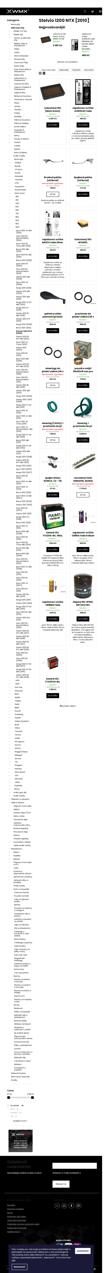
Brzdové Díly (19, 59)
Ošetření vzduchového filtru (22, 824)
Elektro (16, 852)
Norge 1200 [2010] (23, 465)
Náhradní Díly (17, 28)
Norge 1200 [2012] (23, 288)
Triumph (18, 731)
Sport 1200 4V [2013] (22, 488)
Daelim (18, 718)
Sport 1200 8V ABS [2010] (24, 255)
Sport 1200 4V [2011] (22, 527)
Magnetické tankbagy (19, 959)
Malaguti (18, 755)
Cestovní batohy (21, 892)
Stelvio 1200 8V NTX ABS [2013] (22, 365)
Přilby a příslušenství (23, 1045)
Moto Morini (20, 772)
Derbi (17, 704)
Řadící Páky (19, 66)
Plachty (17, 976)
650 (17, 210)
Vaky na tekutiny (21, 924)
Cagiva (18, 701)
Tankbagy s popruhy (23, 942)
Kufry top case (20, 955)
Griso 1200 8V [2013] (22, 354)
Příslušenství (16, 849)
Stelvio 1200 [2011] (23, 513)
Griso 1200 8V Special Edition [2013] (22, 271)
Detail (53, 194)
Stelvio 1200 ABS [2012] (23, 297)
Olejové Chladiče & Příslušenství (22, 88)
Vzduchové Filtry (21, 84)
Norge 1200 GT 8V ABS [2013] (23, 607)
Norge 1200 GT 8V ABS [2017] (23, 665)
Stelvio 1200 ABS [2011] (23, 452)
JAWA (17, 782)
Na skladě (17, 1105)
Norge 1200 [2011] (23, 600)
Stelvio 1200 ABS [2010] (23, 391)
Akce (14, 1109)
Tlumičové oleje (21, 819)
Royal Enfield (20, 189)
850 (17, 217)
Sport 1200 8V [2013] (22, 477)
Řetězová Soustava (22, 96)
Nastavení (19, 1266)
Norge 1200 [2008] (24, 456)
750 (17, 213)
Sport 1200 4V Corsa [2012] (22, 343)
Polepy (17, 113)
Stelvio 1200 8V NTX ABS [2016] (22, 648)
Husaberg (19, 714)
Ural (16, 775)
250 (17, 196)
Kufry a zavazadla (21, 889)
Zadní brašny (20, 946)
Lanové (17, 1048)
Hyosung (18, 690)
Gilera (17, 728)
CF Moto (18, 169)
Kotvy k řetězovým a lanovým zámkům (23, 1053)
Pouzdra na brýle (21, 896)
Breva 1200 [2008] (24, 260)
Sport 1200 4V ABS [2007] (24, 497)
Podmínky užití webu (16, 1216)
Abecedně (88, 70)
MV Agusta (19, 741)
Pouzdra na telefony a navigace (23, 909)
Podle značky (19, 795)
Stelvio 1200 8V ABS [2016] (22, 637)
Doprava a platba (15, 1209)
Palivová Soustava (22, 120)
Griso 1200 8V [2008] (22, 659)
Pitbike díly (18, 34)
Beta (17, 694)
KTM (17, 183)
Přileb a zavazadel (22, 1011)
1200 (17, 227)
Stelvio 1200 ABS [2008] (23, 278)
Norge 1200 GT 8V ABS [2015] (23, 435)
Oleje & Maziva (17, 802)
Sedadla (17, 116)
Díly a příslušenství (22, 928)
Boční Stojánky (20, 152)
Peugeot (18, 765)
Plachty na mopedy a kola (23, 1000)
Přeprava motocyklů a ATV (22, 863)
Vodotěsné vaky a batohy (22, 914)
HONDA (18, 162)
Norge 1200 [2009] (24, 396)
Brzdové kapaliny (21, 828)
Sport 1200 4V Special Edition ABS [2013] (24, 429)
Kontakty (11, 1205)
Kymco (18, 745)
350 (17, 200)
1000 (17, 684)
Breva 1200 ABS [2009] (22, 554)
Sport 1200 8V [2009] (22, 264)
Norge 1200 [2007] (24, 472)
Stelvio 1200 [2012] (24, 603)
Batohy (17, 904)
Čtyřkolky (18, 785)
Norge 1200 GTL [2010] (22, 518)
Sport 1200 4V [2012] (22, 411)
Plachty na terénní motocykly (22, 986)
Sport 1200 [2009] (24, 469)
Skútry (17, 789)
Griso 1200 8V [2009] (22, 654)
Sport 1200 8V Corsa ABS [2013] (23, 244)
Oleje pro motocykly (22, 806)
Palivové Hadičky (21, 123)
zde (13, 1260)
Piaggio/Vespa (21, 751)
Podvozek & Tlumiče (23, 99)
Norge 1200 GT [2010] (22, 308)
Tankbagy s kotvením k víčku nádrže (21, 933)
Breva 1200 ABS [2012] (22, 549)
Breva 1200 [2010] (23, 492)
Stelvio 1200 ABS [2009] (23, 292)
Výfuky (17, 106)
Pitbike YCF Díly (20, 31)
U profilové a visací (22, 1061)
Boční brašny (19, 939)
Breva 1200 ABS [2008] (22, 532)
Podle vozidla (19, 156)
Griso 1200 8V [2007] (22, 509)
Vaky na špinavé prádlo (21, 900)
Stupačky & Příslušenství (19, 131)
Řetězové (18, 1008)
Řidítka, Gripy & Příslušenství (20, 44)
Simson (18, 758)
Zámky (17, 1005)
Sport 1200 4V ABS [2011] (24, 417)
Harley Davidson (22, 721)
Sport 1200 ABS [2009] (22, 359)
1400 (17, 680)
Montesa (19, 779)
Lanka (16, 52)
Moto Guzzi (20, 193)
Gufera (17, 142)
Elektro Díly (19, 75)
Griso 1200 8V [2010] (22, 573)
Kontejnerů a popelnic (19, 1069)
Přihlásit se (61, 1184)
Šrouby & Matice (21, 139)
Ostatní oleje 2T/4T (22, 812)
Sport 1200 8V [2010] (22, 538)
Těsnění (17, 109)
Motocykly (15, 24)
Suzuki (17, 173)
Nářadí (17, 149)
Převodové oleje (21, 832)
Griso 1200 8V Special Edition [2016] (22, 625)
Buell (17, 724)
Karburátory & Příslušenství (20, 79)
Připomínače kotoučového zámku (23, 1037)
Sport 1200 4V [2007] (22, 584)
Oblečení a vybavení (20, 799)
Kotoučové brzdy (21, 1042)
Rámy (16, 135)
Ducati (18, 711)
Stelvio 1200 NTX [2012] (23, 320)
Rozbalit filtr (19, 1121)
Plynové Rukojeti (21, 56)
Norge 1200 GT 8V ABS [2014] (23, 303)
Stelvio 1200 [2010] (24, 504)
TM (16, 762)
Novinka (16, 1112)
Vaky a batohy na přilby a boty (22, 950)
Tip (13, 1116)
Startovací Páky (21, 62)
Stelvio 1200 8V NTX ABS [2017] (22, 632)
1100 (17, 223)
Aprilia (17, 697)
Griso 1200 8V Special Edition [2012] (22, 561)
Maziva (17, 835)
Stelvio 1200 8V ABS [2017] (22, 643)
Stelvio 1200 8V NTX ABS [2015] (22, 461)
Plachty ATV (19, 996)
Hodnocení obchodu (17, 1228)
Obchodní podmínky (16, 1220)
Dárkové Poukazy (18, 1073)
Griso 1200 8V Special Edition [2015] (22, 372)
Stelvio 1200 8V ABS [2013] (22, 386)
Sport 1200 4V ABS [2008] (24, 567)
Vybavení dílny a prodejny (21, 881)
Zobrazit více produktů (67, 62)
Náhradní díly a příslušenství (20, 1016)
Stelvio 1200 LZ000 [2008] (24, 400)
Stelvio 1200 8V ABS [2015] (22, 314)
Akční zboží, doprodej (20, 1076)
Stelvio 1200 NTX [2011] (23, 618)
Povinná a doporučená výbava (22, 872)
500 (17, 206)
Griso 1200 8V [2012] (22, 578)
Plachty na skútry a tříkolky (22, 991)
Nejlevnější (63, 70)
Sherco (18, 748)
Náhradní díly (20, 1057)
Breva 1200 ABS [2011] (22, 441)
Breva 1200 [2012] (23, 327)
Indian (17, 738)
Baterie (17, 859)
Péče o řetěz (19, 816)
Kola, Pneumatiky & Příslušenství (22, 70)
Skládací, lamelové (22, 1024)
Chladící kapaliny (21, 838)
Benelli (17, 166)
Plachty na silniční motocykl (22, 980)
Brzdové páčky (20, 1020)
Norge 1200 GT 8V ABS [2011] (23, 406)
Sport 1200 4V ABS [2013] (24, 231)
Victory (18, 734)
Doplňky (17, 855)
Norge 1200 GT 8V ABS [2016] (23, 670)
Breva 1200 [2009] (24, 501)
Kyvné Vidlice (20, 126)
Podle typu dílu (20, 792)
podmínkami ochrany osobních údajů (72, 1174)
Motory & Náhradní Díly (22, 39)
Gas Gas (18, 687)
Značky (14, 1080)
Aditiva (17, 809)
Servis (10, 1212)
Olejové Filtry (19, 92)
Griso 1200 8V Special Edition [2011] (22, 379)
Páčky (16, 49)
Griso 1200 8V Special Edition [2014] (22, 238)
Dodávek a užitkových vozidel (22, 1028)
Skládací (18, 1064)
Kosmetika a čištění (22, 842)
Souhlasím (83, 1250)
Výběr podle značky (22, 845)
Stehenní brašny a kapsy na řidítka (22, 964)
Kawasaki (19, 176)
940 (17, 220)
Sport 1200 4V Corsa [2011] (22, 422)
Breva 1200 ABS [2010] (22, 250)
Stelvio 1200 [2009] (21, 348)
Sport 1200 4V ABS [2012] (24, 482)
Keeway (18, 768)
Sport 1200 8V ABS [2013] (24, 613)
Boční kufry (19, 969)
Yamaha (18, 179)
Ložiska (17, 145)
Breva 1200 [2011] (23, 522)
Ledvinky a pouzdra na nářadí (22, 920)
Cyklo (16, 868)
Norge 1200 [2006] (24, 324)
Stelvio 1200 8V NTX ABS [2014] (22, 337)
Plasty (16, 103)
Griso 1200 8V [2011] (22, 590)
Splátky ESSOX (13, 1231)
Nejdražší (76, 70)
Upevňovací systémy (23, 877)
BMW (17, 707)
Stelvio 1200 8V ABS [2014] (22, 595)
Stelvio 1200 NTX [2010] (24, 332)
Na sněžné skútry (21, 1033)
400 (17, 203)
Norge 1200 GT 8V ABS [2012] (23, 446)
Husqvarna (19, 186)
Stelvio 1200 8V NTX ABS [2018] (22, 676)
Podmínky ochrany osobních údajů (23, 1224)
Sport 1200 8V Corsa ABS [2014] (23, 543)
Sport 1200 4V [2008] (22, 283)
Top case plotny (21, 972)
